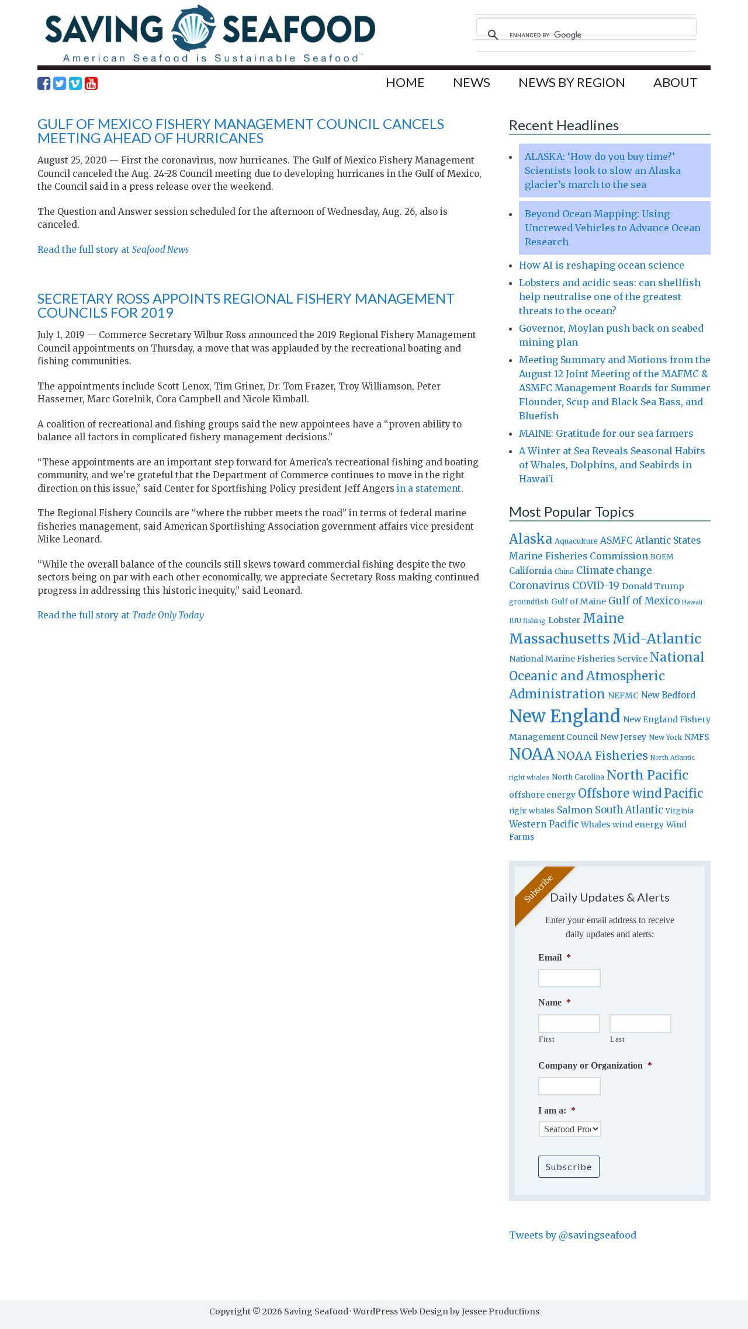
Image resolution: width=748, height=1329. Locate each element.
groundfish (529, 601)
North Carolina (578, 777)
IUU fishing (527, 621)
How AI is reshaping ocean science (601, 265)
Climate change (614, 571)
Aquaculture (576, 540)
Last (617, 1039)
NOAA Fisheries (602, 756)
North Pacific (647, 775)
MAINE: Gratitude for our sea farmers (606, 433)
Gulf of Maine (578, 601)
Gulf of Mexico (644, 601)
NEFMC (623, 695)
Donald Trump (653, 586)
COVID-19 (595, 585)
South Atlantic (629, 810)
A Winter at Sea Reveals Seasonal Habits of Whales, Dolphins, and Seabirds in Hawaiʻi (612, 465)
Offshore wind (620, 793)
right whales (532, 810)
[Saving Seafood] (209, 61)
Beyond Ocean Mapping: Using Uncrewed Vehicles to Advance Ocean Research (613, 228)
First (547, 1039)
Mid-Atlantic (656, 638)
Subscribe (569, 1166)
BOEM (662, 556)
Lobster (564, 620)
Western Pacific (544, 824)
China (564, 572)
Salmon (575, 810)
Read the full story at (113, 249)
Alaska (530, 539)
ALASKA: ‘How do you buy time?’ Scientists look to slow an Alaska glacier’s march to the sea (603, 170)
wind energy (638, 825)
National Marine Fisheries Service (578, 658)
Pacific (683, 793)
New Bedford (668, 695)
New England (565, 716)
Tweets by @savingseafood (572, 1235)
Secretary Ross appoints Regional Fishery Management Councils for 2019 (246, 305)
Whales (595, 824)
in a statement (429, 488)
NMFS (696, 737)
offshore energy (542, 794)
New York (665, 737)
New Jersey (623, 737)
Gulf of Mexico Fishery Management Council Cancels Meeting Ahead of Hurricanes (240, 130)
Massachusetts (559, 638)
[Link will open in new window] (43, 83)
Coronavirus (539, 585)
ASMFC (616, 540)
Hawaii (692, 602)
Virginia (680, 811)
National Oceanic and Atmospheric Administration (607, 675)
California (530, 570)
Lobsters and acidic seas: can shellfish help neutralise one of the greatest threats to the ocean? (610, 296)
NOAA (532, 754)
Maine (603, 618)
